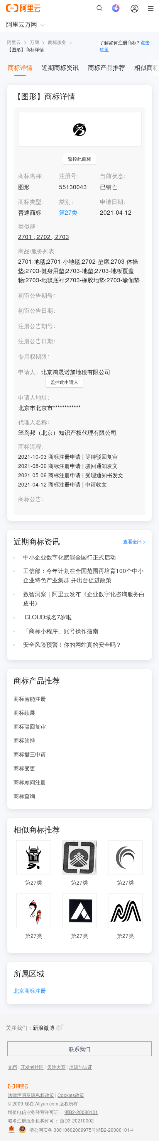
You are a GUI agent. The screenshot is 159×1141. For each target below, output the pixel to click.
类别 (65, 201)
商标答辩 (24, 740)
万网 (34, 42)
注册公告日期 (35, 340)
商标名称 (29, 175)
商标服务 (57, 42)
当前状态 (111, 175)
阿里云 (14, 42)
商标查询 (24, 796)
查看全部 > (134, 541)
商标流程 (29, 446)
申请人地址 (32, 397)
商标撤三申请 (30, 754)
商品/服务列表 (36, 251)
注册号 (67, 175)
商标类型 (29, 201)
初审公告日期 (35, 310)
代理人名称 (32, 422)
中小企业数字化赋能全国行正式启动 (69, 557)
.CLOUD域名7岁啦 (47, 616)
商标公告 (29, 499)
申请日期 (111, 201)
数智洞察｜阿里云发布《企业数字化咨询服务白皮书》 (84, 598)
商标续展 (24, 712)
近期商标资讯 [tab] (60, 67)
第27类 (68, 212)
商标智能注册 (30, 698)
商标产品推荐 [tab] (106, 67)
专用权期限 (32, 356)
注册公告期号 (35, 325)
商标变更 (24, 768)
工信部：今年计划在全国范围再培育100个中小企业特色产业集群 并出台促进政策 (83, 575)
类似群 (27, 226)
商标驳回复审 (30, 726)
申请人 (27, 371)
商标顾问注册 (30, 782)
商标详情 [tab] (20, 67)
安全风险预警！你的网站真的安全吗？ (72, 644)
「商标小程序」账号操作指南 (60, 630)
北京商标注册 (30, 991)
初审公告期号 (35, 295)
